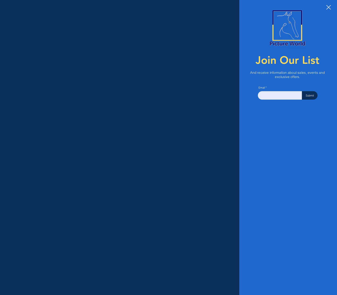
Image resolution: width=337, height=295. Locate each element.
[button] (328, 7)
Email (262, 87)
